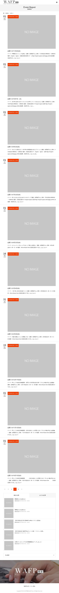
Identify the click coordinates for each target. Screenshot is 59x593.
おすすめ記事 (42, 495)
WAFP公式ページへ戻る (29, 586)
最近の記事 (16, 495)
